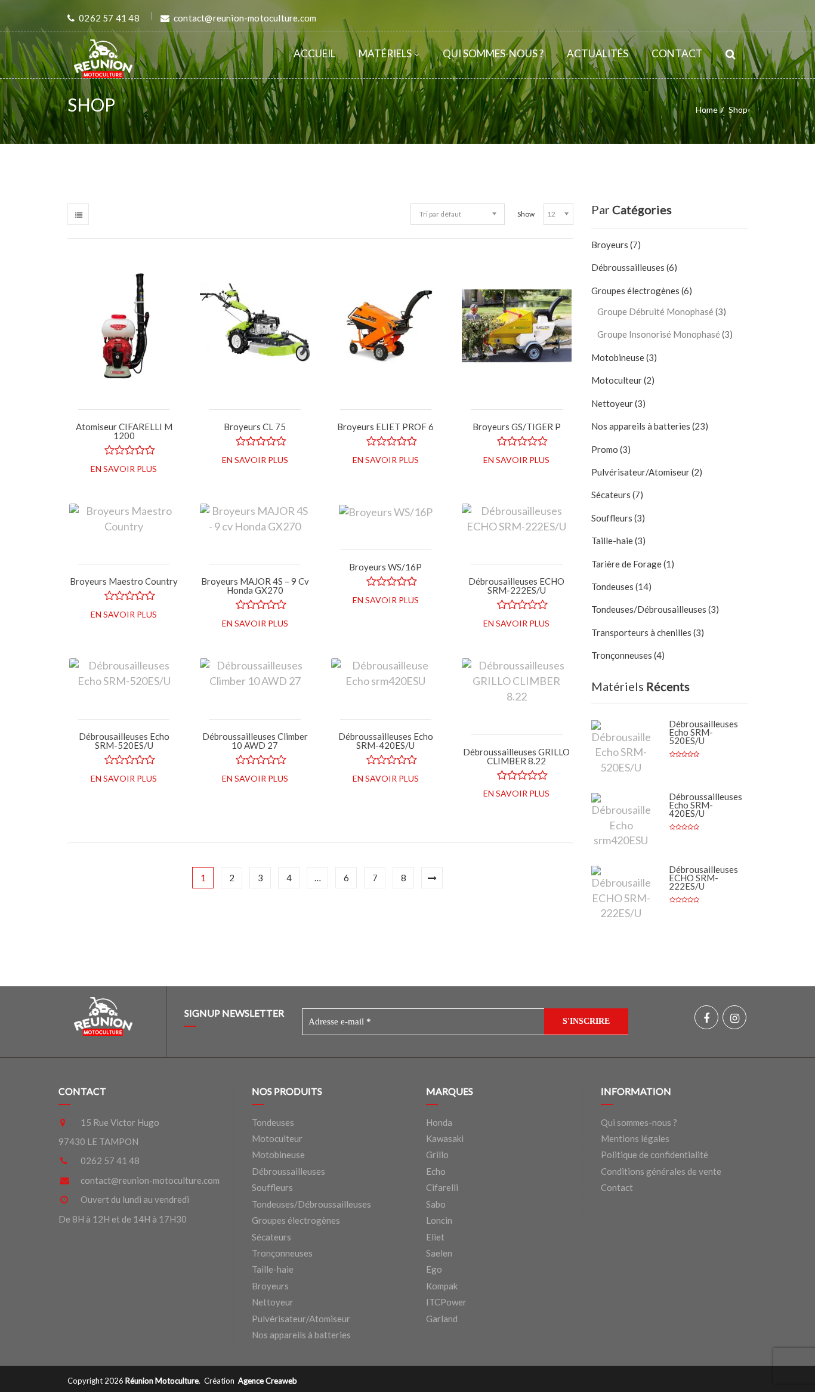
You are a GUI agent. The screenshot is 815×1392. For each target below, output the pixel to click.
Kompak (442, 1285)
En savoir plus (124, 469)
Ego (434, 1269)
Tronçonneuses (621, 655)
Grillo (437, 1154)
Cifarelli (442, 1187)
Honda (439, 1122)
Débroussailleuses (628, 267)
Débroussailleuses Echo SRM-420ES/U (385, 741)
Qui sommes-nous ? (493, 53)
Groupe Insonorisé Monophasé (658, 334)
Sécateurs (611, 494)
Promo (604, 449)
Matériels (385, 53)
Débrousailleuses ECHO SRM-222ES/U (516, 585)
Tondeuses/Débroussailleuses (311, 1204)
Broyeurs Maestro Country (124, 581)
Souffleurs (611, 518)
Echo (436, 1171)
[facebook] (706, 1017)
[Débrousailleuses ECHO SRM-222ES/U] (621, 893)
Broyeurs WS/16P (385, 566)
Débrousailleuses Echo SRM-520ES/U (124, 741)
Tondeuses (612, 586)
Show (526, 213)
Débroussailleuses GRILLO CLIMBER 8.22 (516, 756)
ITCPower (446, 1302)
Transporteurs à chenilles (641, 632)
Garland (442, 1318)
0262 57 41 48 (110, 1160)
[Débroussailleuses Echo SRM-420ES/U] (621, 820)
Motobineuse (617, 357)
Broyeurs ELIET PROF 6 (385, 426)
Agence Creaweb (267, 1380)
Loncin (439, 1220)
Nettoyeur (612, 403)
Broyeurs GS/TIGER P (517, 426)
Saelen (439, 1253)
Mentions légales (635, 1138)
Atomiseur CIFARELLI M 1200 (124, 431)
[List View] (78, 214)
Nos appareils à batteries (640, 426)
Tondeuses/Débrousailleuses (648, 609)
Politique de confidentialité (654, 1154)
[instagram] (734, 1017)
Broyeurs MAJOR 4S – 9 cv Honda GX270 (255, 585)
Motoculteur (616, 380)
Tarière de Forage (626, 563)
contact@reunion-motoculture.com (150, 1180)
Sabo (436, 1204)
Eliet (435, 1236)
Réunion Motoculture (162, 1380)
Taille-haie (612, 540)
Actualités (597, 53)
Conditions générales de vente (661, 1171)
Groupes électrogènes (635, 290)
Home (707, 109)
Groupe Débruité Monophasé (655, 311)
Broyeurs (609, 244)
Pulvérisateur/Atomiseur (640, 472)
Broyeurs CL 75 (255, 426)
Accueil (314, 53)
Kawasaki (445, 1138)
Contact (677, 53)
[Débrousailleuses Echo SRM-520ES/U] (621, 748)
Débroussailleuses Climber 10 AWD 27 (255, 741)
